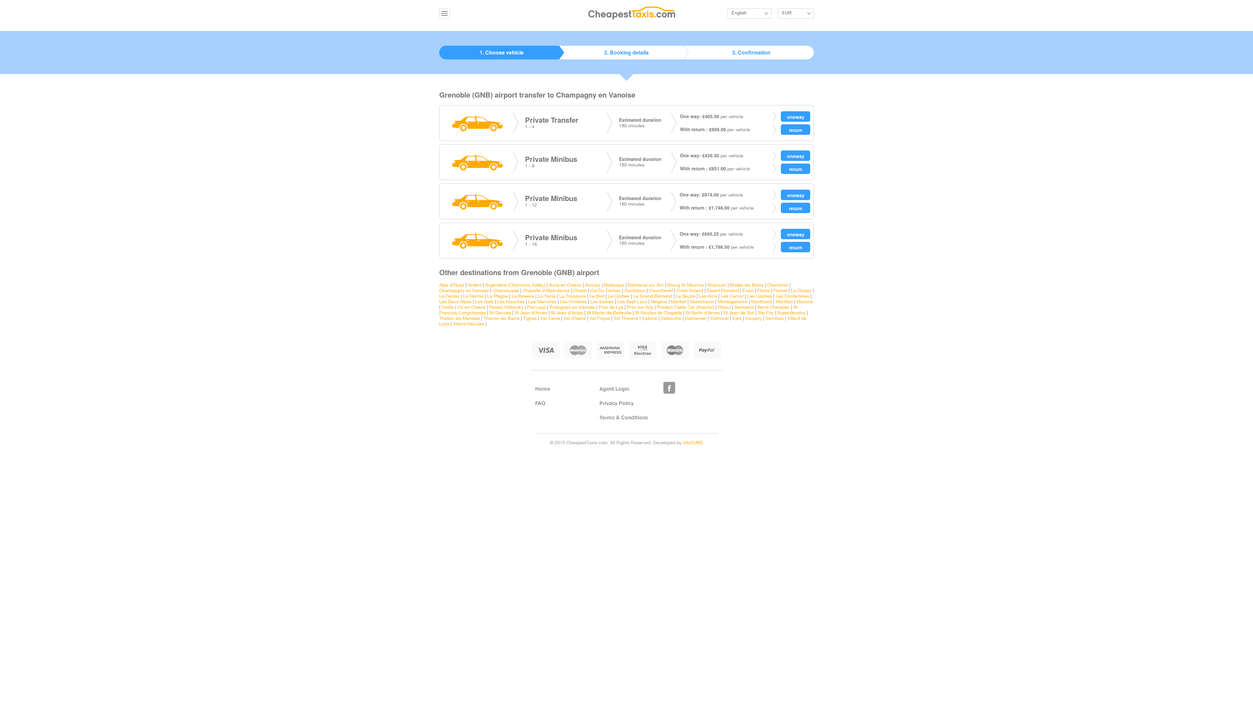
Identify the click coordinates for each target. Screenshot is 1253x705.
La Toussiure (572, 296)
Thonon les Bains (501, 319)
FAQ (540, 403)
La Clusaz (801, 291)
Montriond (761, 302)
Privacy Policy (616, 403)
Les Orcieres (573, 302)
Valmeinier (696, 319)
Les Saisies (602, 302)
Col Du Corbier (605, 291)
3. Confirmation (751, 52)
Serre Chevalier (773, 308)
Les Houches (511, 302)
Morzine (805, 302)
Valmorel (719, 319)
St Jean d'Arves (531, 313)
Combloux (635, 291)
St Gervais (500, 313)
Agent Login (614, 388)
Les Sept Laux (632, 302)
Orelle (447, 308)
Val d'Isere (575, 319)
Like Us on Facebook (669, 388)
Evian (748, 291)
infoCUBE (693, 443)
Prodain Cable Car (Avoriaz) (685, 308)
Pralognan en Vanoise (572, 308)
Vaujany (753, 319)
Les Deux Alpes (455, 302)
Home (542, 388)
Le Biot (597, 296)
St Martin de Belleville (609, 313)
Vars (737, 319)
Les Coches (759, 296)
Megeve (659, 302)
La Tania (547, 296)
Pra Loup (536, 308)
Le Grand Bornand (652, 296)
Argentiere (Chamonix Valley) (515, 285)
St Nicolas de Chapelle (658, 313)
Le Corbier (619, 296)
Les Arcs (708, 296)
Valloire (649, 319)
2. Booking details (626, 52)
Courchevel (661, 291)
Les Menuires (542, 302)
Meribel (678, 302)
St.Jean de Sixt (738, 313)
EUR (787, 13)
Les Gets (484, 302)
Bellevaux (614, 285)
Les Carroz (732, 296)
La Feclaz (449, 296)
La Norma (473, 296)
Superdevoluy (791, 313)
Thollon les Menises (459, 319)
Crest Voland (689, 291)
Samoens (744, 308)
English (739, 13)
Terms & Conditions (623, 417)
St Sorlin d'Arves (703, 313)
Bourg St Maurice (685, 285)
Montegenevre (733, 302)
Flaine (763, 291)
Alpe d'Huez (451, 285)
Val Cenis (550, 319)
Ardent (475, 285)
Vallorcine (671, 319)
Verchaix (775, 319)
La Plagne (497, 296)
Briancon (716, 285)
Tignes (530, 319)
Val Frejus (599, 319)
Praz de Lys (611, 308)
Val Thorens (625, 319)
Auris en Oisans (565, 285)
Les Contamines (792, 296)
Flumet (780, 291)
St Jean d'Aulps (567, 313)
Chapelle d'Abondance (546, 291)
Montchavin (702, 302)
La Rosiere (523, 296)
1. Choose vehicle (502, 52)
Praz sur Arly (640, 308)
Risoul (724, 308)
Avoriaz (592, 285)
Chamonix (777, 285)
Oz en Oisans (471, 308)
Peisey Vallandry (506, 308)
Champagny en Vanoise (464, 291)
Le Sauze (685, 296)
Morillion (784, 302)
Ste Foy (766, 313)
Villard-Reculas (468, 324)
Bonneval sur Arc (646, 285)
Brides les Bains (747, 285)
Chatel (580, 291)
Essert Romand (723, 291)
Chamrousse (505, 291)
